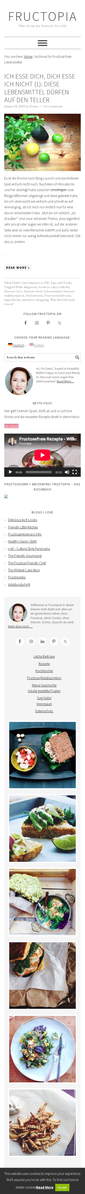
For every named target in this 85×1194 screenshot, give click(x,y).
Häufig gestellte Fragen (44, 691)
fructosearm (34, 295)
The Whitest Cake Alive (24, 570)
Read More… (65, 381)
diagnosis (30, 287)
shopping (42, 300)
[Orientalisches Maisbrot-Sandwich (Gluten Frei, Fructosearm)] (42, 975)
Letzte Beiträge (44, 656)
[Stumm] (67, 472)
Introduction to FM (35, 283)
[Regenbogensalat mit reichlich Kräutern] (42, 1049)
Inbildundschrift (19, 584)
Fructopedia (17, 577)
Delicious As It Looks (22, 520)
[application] (42, 455)
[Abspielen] (10, 472)
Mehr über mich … (20, 626)
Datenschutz (44, 711)
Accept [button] (62, 1188)
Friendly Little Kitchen (23, 527)
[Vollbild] (74, 472)
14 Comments (53, 106)
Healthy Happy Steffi (22, 541)
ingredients (12, 300)
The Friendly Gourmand (25, 555)
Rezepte (44, 664)
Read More (44, 1187)
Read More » (18, 268)
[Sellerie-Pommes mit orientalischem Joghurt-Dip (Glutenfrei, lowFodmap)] (42, 1122)
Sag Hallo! (44, 698)
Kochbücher (44, 671)
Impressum (44, 704)
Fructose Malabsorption (44, 678)
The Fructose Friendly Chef (27, 563)
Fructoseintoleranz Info (25, 534)
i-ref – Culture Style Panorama (29, 548)
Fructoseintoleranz (57, 295)
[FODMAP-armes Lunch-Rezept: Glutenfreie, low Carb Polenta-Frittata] (42, 828)
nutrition (28, 300)
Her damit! (11, 426)
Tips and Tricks (61, 283)
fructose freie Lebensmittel (43, 291)
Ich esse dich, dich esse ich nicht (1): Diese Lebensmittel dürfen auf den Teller (39, 88)
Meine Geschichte (44, 685)
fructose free (13, 291)
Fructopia (42, 16)
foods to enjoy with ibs (54, 287)
